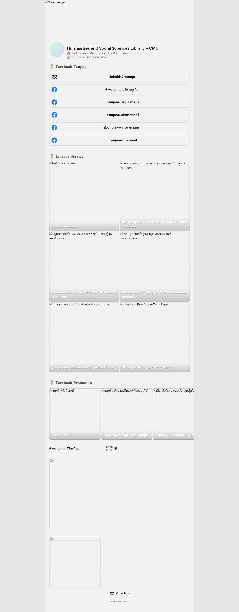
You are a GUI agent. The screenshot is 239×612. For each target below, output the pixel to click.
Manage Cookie (119, 601)
